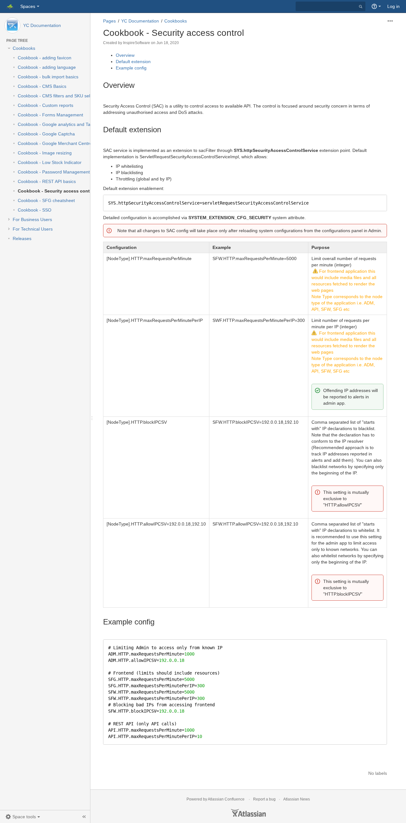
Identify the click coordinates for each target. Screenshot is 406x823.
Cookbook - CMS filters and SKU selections (61, 95)
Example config (131, 67)
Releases (22, 238)
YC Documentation (42, 25)
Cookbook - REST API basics (47, 181)
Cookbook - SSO (34, 209)
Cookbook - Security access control (56, 190)
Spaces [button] (27, 6)
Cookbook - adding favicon (44, 57)
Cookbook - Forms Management (50, 114)
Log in (393, 6)
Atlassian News (296, 799)
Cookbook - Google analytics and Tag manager (65, 124)
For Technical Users (33, 229)
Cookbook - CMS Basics (42, 86)
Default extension (133, 61)
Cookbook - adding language (47, 67)
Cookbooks (24, 48)
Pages (109, 20)
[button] (22, 816)
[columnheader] (156, 247)
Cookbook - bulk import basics (48, 76)
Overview (125, 55)
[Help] (376, 6)
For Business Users (32, 219)
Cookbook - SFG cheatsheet (46, 200)
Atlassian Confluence (226, 799)
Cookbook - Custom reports (45, 105)
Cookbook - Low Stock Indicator (50, 162)
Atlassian (248, 813)
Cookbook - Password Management (54, 171)
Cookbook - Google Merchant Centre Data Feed (66, 143)
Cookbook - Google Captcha (46, 133)
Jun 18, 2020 (167, 43)
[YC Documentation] (12, 25)
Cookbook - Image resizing (45, 152)
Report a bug (264, 799)
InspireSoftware (136, 43)
